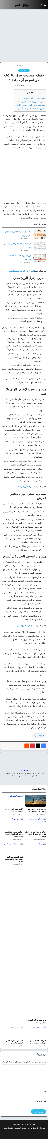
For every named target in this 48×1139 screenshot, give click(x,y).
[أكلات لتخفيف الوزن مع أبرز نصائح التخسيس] (12, 801)
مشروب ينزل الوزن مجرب (34, 98)
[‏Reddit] (26, 746)
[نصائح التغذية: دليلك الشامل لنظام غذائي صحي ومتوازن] (39, 234)
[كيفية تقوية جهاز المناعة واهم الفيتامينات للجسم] (12, 1032)
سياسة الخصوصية (20, 1128)
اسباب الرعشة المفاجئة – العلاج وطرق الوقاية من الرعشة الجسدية (35, 834)
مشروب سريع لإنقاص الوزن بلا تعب (30, 101)
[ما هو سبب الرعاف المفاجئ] (35, 930)
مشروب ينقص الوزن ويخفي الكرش (30, 105)
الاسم (44, 1091)
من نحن (29, 1128)
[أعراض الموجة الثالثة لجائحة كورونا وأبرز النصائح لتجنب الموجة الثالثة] (12, 824)
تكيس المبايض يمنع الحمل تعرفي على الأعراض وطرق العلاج (14, 859)
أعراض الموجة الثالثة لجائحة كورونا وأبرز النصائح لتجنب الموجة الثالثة (13, 834)
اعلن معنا (36, 1128)
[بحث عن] (36, 5)
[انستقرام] (19, 779)
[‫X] (38, 746)
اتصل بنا (43, 1128)
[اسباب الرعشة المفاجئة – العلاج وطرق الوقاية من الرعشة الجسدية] (35, 824)
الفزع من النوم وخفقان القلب (21, 271)
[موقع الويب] (28, 779)
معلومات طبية (19, 65)
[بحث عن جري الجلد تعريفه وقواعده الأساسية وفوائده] (35, 801)
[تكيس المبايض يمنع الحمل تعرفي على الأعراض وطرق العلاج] (12, 849)
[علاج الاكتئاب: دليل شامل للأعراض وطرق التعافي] (39, 246)
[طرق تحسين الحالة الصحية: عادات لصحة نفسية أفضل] (39, 258)
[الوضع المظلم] (32, 5)
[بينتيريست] (32, 746)
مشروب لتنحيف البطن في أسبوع (31, 108)
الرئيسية (28, 65)
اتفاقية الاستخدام (8, 1128)
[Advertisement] (24, 35)
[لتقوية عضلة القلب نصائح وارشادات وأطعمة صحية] (35, 1032)
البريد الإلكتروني (41, 1101)
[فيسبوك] (43, 746)
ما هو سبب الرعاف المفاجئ (37, 1020)
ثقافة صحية (38, 736)
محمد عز (29, 85)
